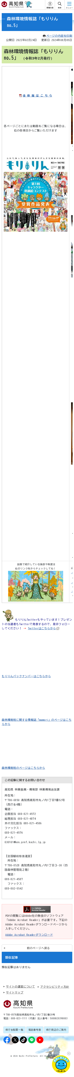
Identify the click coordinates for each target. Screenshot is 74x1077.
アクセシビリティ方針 (54, 986)
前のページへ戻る (38, 948)
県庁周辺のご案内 (56, 1030)
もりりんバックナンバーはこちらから (26, 676)
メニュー (69, 8)
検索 (59, 8)
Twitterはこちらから (42, 628)
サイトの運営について (20, 986)
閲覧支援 (50, 8)
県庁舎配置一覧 (14, 1030)
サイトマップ (14, 992)
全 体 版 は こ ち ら (37, 95)
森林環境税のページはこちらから (23, 767)
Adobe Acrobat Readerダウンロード (29, 934)
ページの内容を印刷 (59, 35)
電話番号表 (34, 1030)
